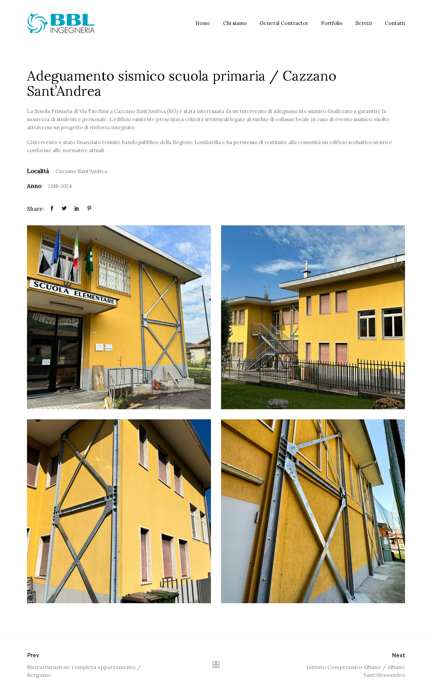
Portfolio (332, 23)
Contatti (395, 23)
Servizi (363, 23)
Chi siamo (235, 23)
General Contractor (284, 23)
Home (202, 23)
